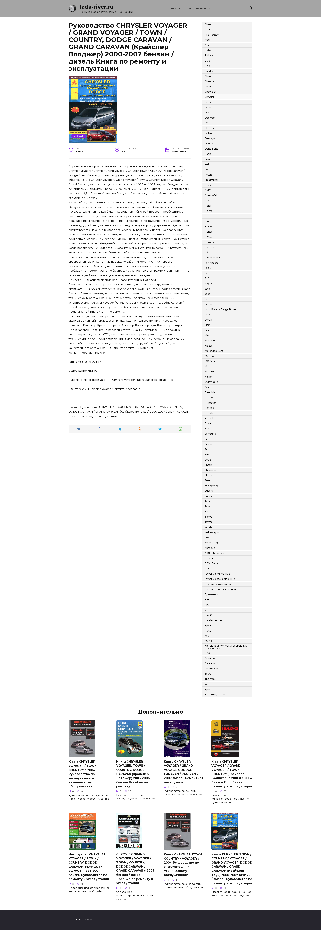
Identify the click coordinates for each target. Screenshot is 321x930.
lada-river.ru (96, 7)
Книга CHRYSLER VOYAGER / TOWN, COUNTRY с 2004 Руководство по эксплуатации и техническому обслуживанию (83, 774)
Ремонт (176, 8)
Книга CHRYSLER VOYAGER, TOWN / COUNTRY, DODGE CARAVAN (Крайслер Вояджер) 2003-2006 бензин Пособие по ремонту (133, 774)
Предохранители (198, 8)
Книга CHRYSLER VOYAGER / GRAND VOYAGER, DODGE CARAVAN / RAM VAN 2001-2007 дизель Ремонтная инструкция (184, 772)
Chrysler (79, 136)
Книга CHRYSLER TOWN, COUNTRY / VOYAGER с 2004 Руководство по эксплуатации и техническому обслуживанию (183, 865)
